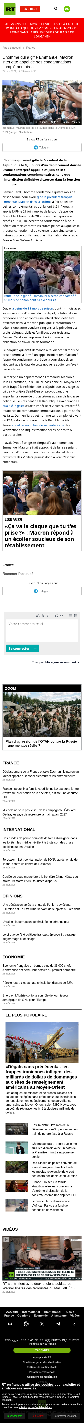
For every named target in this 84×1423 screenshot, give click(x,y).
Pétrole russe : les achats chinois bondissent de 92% (37, 982)
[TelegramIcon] (58, 1324)
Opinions (12, 896)
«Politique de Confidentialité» (35, 1407)
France (8, 565)
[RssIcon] (74, 1324)
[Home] (9, 9)
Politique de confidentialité (42, 1367)
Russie (69, 1311)
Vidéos (10, 1229)
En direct (30, 9)
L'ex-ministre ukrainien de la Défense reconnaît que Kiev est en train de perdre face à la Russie (54, 1129)
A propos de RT (42, 1357)
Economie (13, 957)
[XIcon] (42, 1324)
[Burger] (75, 9)
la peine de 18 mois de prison (32, 308)
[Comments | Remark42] (42, 639)
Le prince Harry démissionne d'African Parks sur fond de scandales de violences (51, 1205)
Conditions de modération (42, 1376)
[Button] (67, 9)
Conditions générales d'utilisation (42, 1362)
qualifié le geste (13, 406)
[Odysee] (26, 1324)
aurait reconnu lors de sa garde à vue (38, 425)
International (18, 829)
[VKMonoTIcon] (10, 1324)
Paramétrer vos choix (42, 1372)
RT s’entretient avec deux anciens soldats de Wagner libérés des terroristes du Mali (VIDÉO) (38, 1286)
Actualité (12, 1311)
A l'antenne (59, 1315)
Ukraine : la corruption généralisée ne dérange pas (35, 921)
